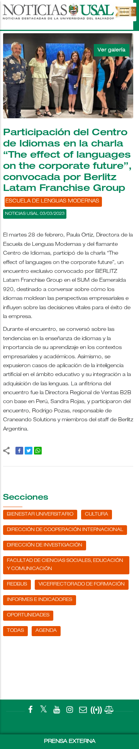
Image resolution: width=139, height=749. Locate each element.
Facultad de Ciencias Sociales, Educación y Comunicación (65, 565)
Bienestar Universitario (40, 514)
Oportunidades (28, 615)
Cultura (96, 514)
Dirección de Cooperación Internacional (65, 530)
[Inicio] (68, 15)
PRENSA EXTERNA (69, 741)
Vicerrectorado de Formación (82, 584)
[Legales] (109, 711)
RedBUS (17, 584)
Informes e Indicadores (39, 599)
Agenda (46, 630)
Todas (15, 630)
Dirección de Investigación (44, 545)
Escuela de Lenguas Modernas (52, 201)
